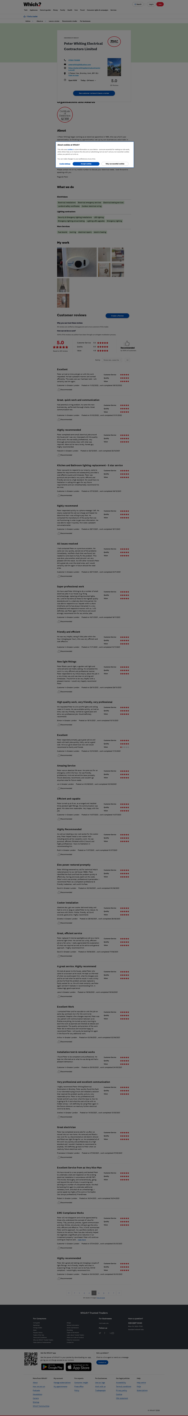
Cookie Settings (64, 164)
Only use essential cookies (115, 164)
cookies (70, 149)
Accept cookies (86, 164)
